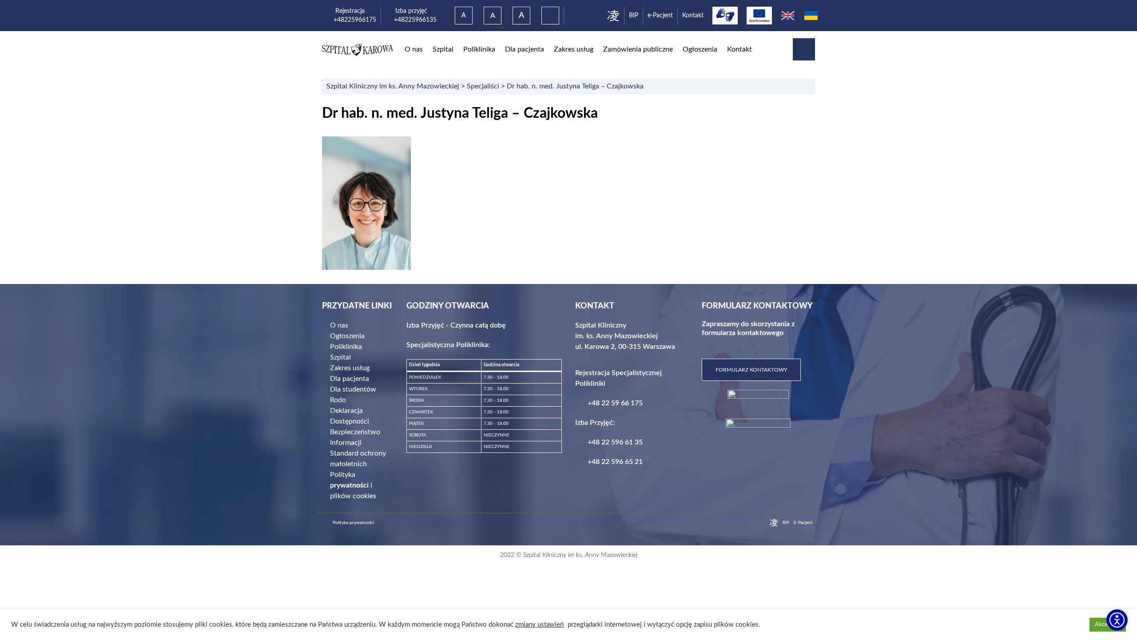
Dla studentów (353, 389)
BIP (633, 15)
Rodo (338, 400)
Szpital (443, 49)
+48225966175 (354, 19)
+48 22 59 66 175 (615, 403)
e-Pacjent (660, 15)
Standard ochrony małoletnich (358, 459)
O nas (414, 49)
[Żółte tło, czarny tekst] (550, 15)
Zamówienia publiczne (638, 49)
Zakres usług (573, 49)
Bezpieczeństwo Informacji (355, 437)
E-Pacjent (803, 522)
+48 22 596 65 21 (615, 461)
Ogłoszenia (700, 49)
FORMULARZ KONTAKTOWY (751, 369)
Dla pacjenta (524, 49)
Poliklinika (479, 49)
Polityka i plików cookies (353, 485)
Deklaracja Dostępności (349, 416)
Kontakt (693, 15)
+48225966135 (411, 19)
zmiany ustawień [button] (539, 624)
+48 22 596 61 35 (615, 442)
